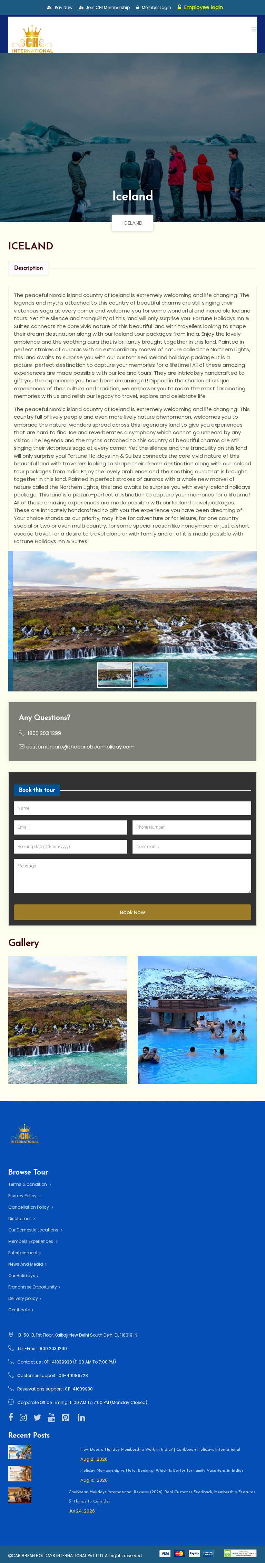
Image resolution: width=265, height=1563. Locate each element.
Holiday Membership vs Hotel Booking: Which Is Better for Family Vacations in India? (161, 1471)
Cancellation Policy (29, 1207)
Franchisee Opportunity (32, 1287)
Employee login (203, 7)
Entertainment (23, 1253)
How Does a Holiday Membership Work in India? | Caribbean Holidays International (160, 1450)
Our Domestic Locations (33, 1230)
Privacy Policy (23, 1196)
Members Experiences (31, 1241)
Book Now (132, 911)
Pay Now (63, 7)
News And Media (25, 1264)
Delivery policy (23, 1298)
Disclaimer (20, 1218)
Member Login (156, 7)
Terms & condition (28, 1184)
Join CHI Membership (108, 7)
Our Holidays (21, 1275)
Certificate (19, 1310)
